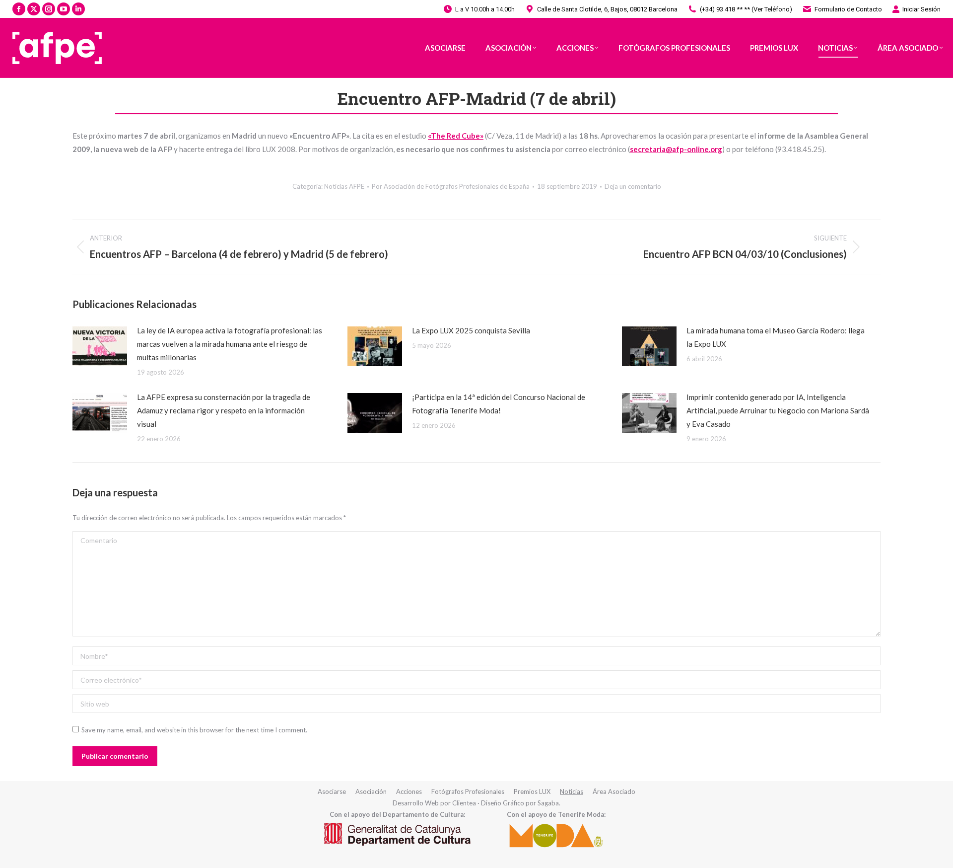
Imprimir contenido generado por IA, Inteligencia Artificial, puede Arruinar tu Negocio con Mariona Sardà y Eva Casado (777, 410)
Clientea (464, 803)
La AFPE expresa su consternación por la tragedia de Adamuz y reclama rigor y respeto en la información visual (223, 410)
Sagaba (548, 803)
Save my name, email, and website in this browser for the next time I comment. (194, 730)
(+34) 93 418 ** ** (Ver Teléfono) (746, 9)
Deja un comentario (633, 186)
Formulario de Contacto (848, 9)
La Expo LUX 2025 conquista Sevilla (471, 330)
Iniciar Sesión (921, 9)
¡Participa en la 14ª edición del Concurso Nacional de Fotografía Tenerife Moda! (498, 404)
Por (451, 186)
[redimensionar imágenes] (99, 346)
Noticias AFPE (344, 186)
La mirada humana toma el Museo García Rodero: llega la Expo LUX (775, 337)
